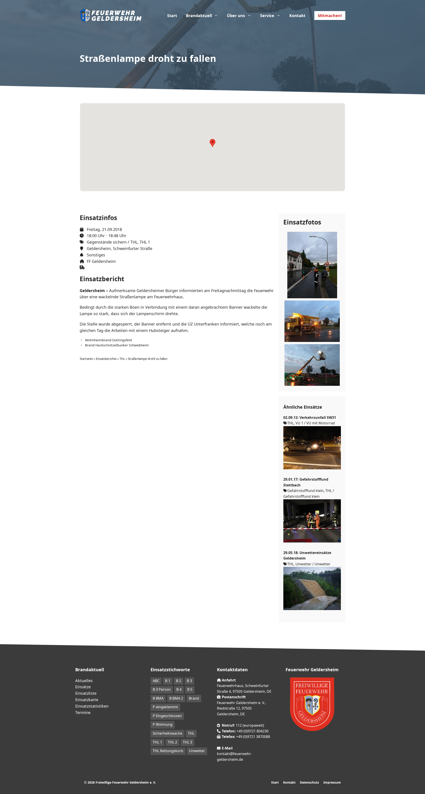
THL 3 (187, 742)
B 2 (178, 680)
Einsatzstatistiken (91, 706)
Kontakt (297, 15)
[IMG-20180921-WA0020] (312, 295)
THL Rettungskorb (168, 750)
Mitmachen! (330, 15)
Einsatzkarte (86, 699)
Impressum (332, 782)
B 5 (189, 689)
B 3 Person (162, 689)
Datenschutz (309, 782)
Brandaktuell (199, 15)
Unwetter (197, 750)
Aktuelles (84, 680)
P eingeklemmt (165, 706)
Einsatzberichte (106, 359)
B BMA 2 (176, 698)
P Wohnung (162, 724)
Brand (194, 698)
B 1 (167, 680)
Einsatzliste (86, 693)
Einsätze (83, 686)
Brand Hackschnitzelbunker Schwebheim (117, 345)
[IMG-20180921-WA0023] (312, 382)
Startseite (86, 359)
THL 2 (172, 742)
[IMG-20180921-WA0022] (312, 339)
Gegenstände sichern (107, 242)
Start (172, 15)
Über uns (236, 15)
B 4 (179, 689)
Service (267, 15)
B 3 (189, 680)
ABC (156, 680)
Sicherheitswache (167, 733)
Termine (83, 712)
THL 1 (145, 242)
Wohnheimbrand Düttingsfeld (108, 340)
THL (133, 242)
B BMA (158, 698)
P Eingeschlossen (167, 715)
